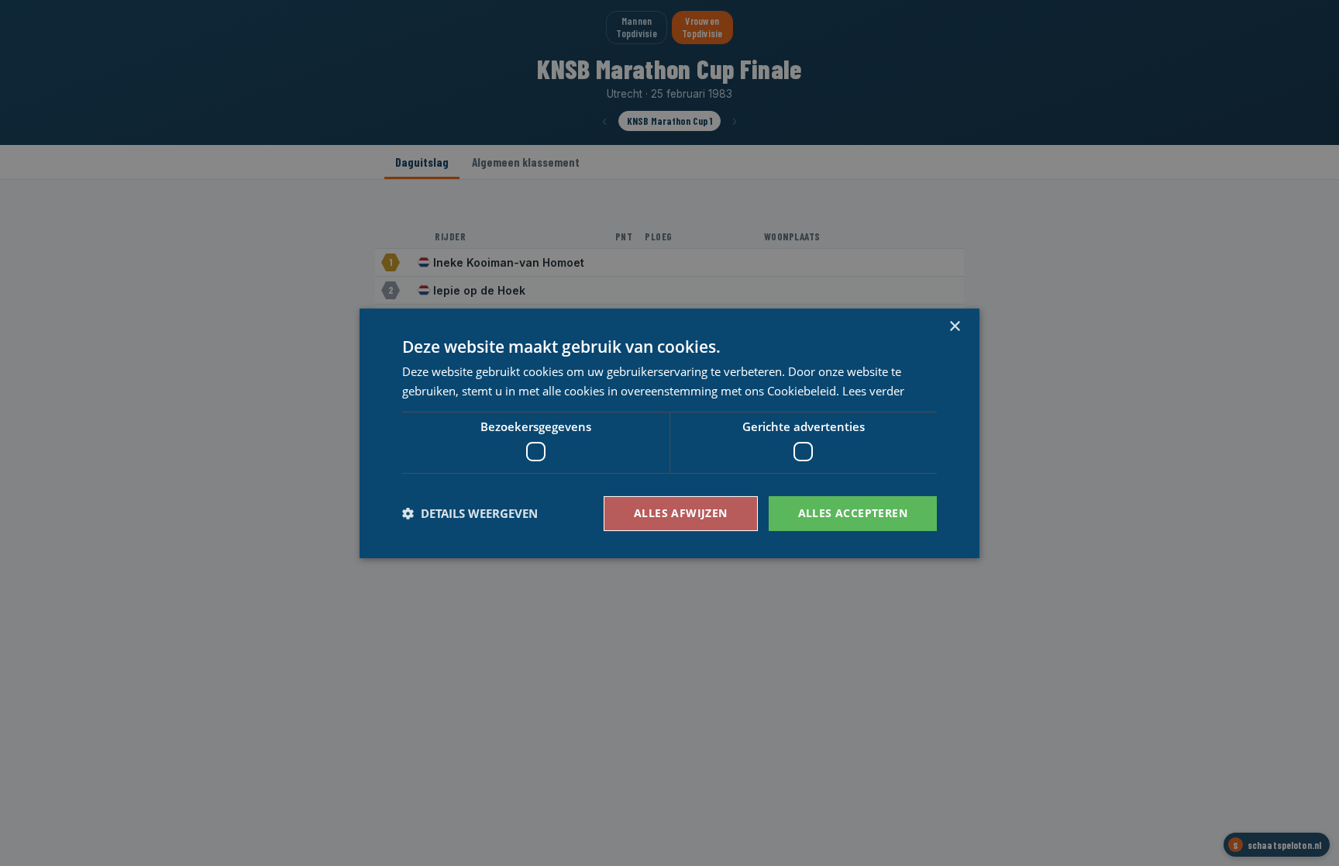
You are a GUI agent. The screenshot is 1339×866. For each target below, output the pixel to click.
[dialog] (669, 433)
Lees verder (873, 390)
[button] (470, 513)
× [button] (954, 326)
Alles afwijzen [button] (681, 512)
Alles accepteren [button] (852, 512)
